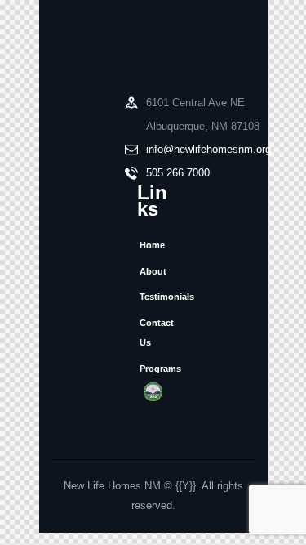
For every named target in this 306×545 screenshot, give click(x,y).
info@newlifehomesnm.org (208, 149)
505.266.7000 (178, 173)
